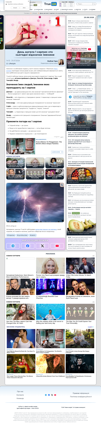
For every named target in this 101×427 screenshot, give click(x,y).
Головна (26, 13)
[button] (40, 5)
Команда (20, 398)
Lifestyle (34, 13)
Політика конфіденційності (81, 397)
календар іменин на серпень (46, 229)
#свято (33, 235)
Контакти (20, 395)
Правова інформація (81, 393)
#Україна (11, 235)
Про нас (20, 391)
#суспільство (22, 235)
